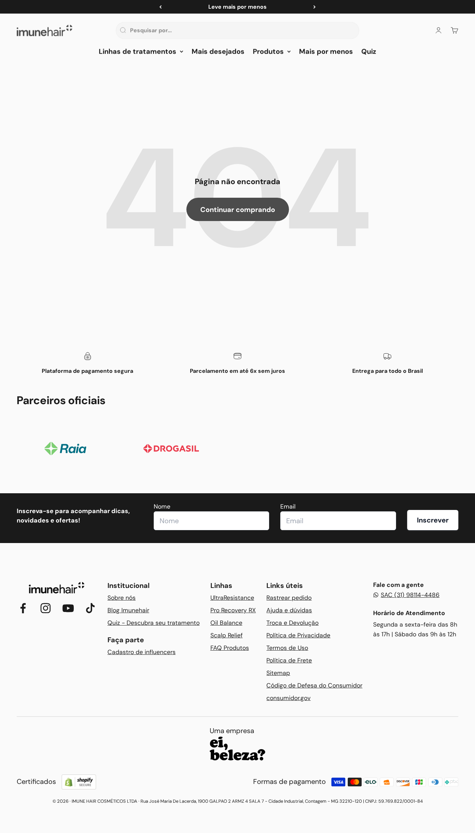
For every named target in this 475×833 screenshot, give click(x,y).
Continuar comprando (237, 209)
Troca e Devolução (292, 623)
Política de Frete (289, 660)
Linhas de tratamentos (137, 51)
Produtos (268, 51)
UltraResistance (232, 598)
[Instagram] (45, 608)
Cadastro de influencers (141, 652)
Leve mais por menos (237, 6)
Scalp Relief (226, 635)
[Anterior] (160, 6)
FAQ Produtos (229, 648)
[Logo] (57, 588)
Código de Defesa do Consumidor (314, 685)
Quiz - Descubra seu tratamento (153, 623)
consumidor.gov (288, 698)
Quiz (368, 51)
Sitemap (278, 673)
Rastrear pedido (289, 598)
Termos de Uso (287, 648)
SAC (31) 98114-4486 (410, 595)
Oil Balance (226, 623)
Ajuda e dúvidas (289, 610)
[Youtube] (68, 608)
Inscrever (433, 520)
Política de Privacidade (298, 635)
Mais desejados (218, 51)
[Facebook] (23, 608)
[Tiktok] (90, 608)
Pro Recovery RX (233, 610)
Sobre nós (121, 598)
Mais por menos (326, 51)
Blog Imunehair (128, 610)
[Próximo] (314, 6)
